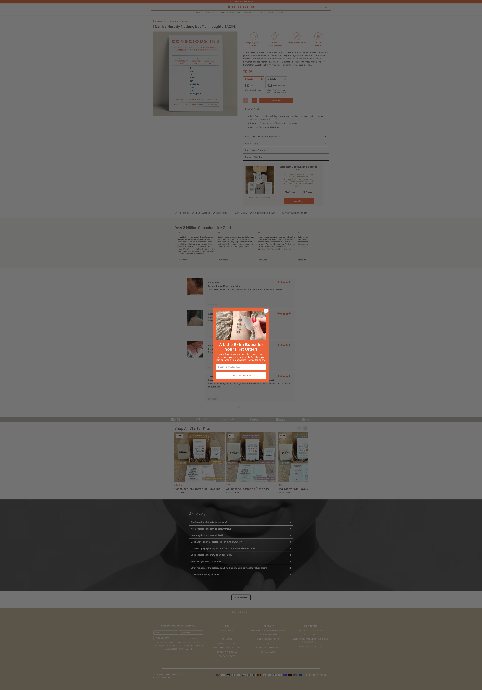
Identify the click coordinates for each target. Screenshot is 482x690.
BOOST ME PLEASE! (241, 375)
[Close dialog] (266, 311)
